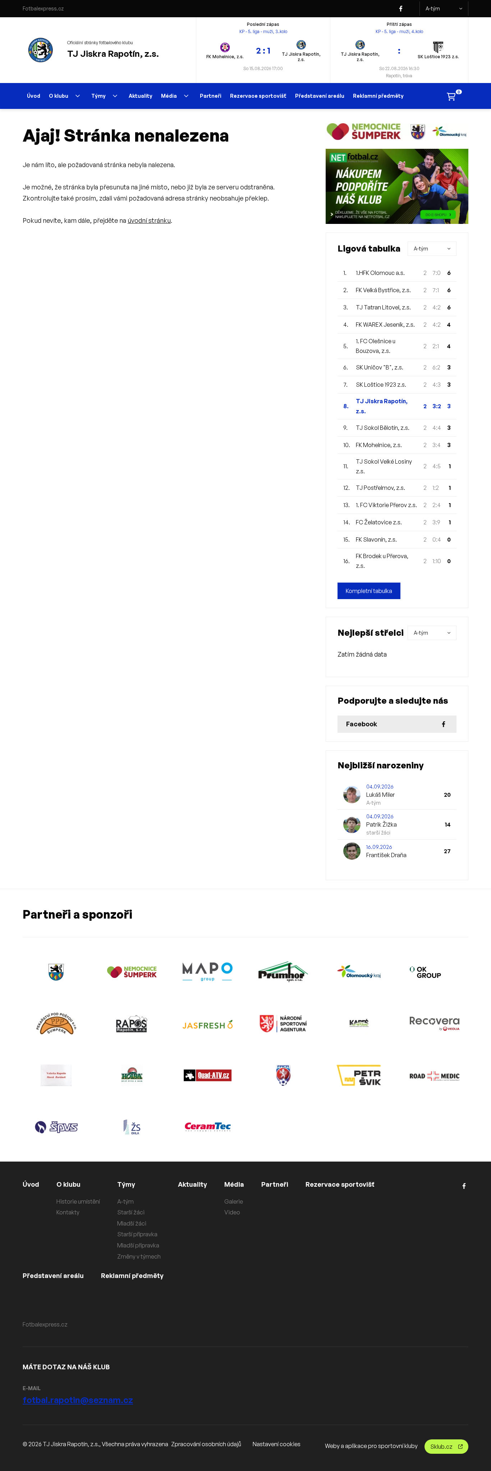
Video (232, 1212)
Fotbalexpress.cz (43, 8)
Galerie (233, 1201)
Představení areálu (319, 96)
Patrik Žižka (381, 824)
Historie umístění (78, 1201)
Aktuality (140, 96)
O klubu (58, 96)
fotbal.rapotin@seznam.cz (78, 1399)
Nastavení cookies (276, 1444)
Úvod (33, 96)
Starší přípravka (137, 1234)
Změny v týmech (139, 1256)
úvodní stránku (149, 220)
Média (169, 96)
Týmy (98, 96)
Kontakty (67, 1212)
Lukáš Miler (380, 794)
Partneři (210, 96)
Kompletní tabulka (369, 590)
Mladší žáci (131, 1223)
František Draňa (386, 855)
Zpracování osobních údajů (206, 1444)
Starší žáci (130, 1212)
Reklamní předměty (378, 96)
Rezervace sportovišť (258, 96)
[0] (451, 96)
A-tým (433, 8)
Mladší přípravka (138, 1245)
